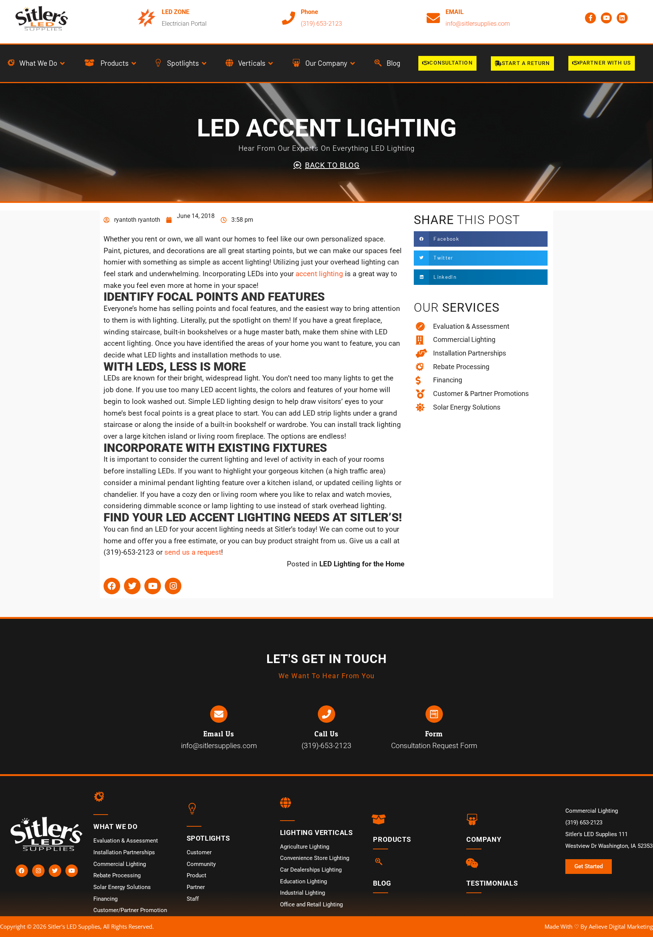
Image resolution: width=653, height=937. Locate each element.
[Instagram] (173, 586)
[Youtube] (606, 17)
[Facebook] (112, 586)
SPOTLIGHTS (208, 838)
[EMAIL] (433, 18)
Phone (309, 11)
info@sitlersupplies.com (478, 23)
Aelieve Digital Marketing (621, 926)
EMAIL (455, 11)
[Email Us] (218, 714)
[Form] (434, 714)
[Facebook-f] (590, 17)
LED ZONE (175, 11)
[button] (37, 63)
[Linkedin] (622, 17)
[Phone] (288, 18)
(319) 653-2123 (321, 23)
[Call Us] (326, 714)
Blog (382, 883)
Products (392, 839)
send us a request (192, 552)
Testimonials (492, 883)
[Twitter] (132, 586)
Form (434, 734)
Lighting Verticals (316, 832)
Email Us (218, 734)
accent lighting (319, 273)
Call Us (326, 734)
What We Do (115, 826)
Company (483, 839)
